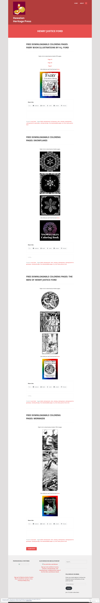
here (58, 69)
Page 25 (50, 62)
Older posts (31, 548)
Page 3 (50, 66)
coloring (62, 121)
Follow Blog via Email (72, 574)
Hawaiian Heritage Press (22, 19)
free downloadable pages (55, 123)
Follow (68, 588)
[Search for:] (76, 562)
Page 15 (50, 59)
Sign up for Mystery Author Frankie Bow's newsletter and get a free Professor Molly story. (23, 579)
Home (76, 3)
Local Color (33, 121)
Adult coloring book (45, 121)
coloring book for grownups (33, 123)
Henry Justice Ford (62, 264)
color (58, 121)
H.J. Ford (64, 123)
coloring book (68, 121)
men (68, 402)
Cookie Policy (29, 600)
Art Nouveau (54, 121)
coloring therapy (44, 123)
